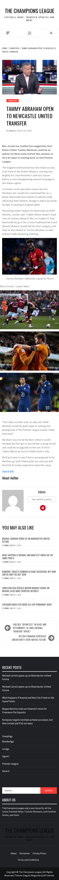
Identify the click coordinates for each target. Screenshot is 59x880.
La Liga (5, 749)
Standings (7, 736)
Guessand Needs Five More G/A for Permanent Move (27, 604)
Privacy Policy (39, 853)
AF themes (49, 875)
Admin (12, 130)
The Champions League (29, 10)
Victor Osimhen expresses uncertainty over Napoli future (29, 638)
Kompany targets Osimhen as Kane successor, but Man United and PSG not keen (29, 573)
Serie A (5, 771)
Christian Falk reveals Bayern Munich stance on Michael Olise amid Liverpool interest (25, 589)
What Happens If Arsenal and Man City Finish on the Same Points (27, 556)
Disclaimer (24, 853)
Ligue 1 (5, 756)
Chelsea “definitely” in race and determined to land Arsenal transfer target (29, 628)
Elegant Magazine (32, 875)
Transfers (12, 100)
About (14, 853)
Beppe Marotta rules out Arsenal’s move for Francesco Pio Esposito (24, 710)
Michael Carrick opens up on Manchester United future (26, 540)
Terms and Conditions (28, 859)
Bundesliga (8, 741)
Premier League (10, 763)
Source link (8, 471)
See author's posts (42, 499)
